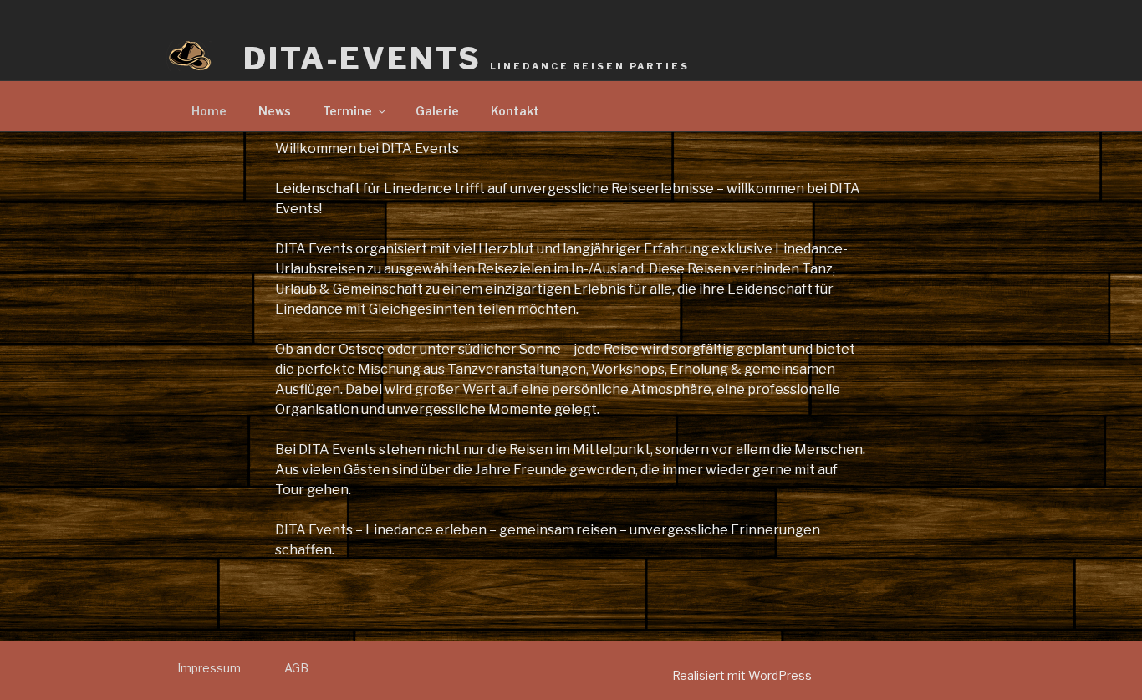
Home (209, 111)
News (274, 111)
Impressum (209, 668)
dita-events (466, 58)
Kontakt (515, 111)
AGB (296, 668)
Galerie (437, 111)
